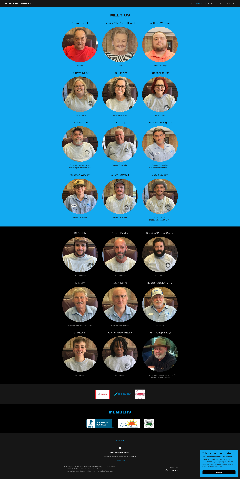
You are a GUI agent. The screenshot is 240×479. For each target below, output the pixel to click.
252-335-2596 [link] (120, 460)
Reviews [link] (209, 4)
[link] (17, 4)
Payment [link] (231, 4)
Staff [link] (199, 4)
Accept (219, 472)
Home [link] (190, 4)
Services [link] (220, 4)
